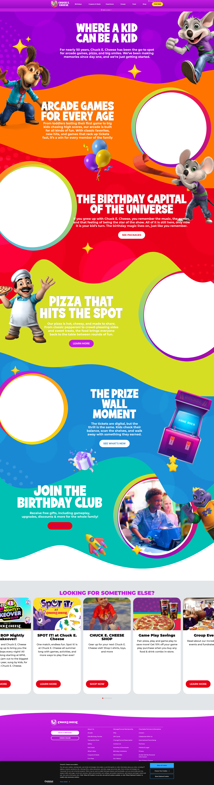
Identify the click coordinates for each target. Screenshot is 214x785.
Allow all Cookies (162, 765)
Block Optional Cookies (162, 776)
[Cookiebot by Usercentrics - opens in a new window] (49, 781)
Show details (64, 781)
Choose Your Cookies (161, 771)
